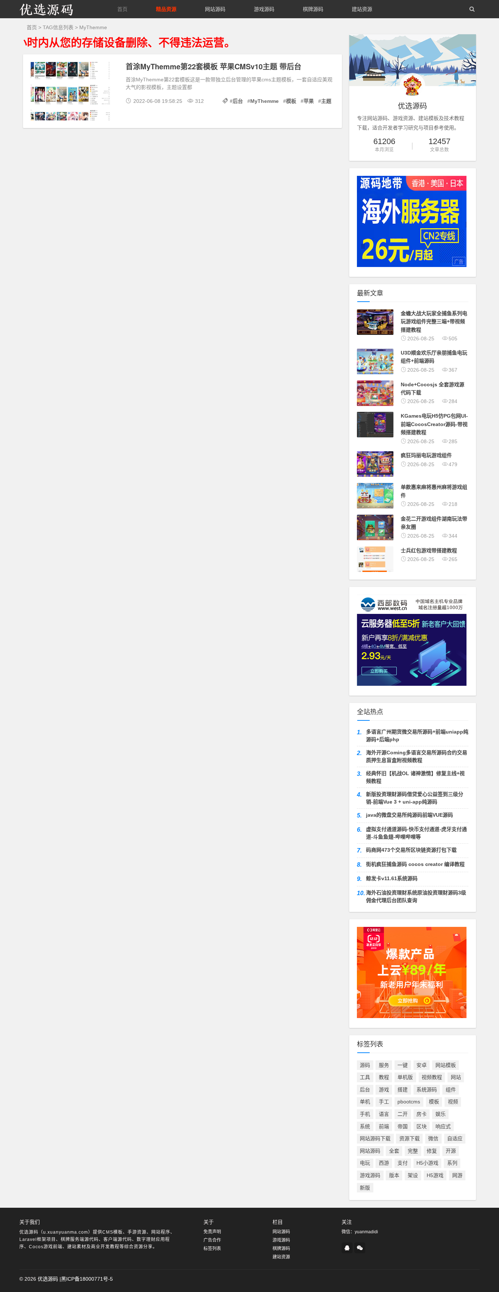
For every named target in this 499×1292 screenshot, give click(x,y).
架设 (413, 1175)
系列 (452, 1163)
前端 (384, 1126)
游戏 (384, 1089)
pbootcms (408, 1102)
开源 (451, 1151)
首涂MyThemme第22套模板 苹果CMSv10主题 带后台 (213, 66)
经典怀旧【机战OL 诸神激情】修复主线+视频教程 (415, 777)
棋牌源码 (313, 9)
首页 (122, 9)
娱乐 (440, 1114)
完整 (413, 1151)
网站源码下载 (375, 1138)
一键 (402, 1065)
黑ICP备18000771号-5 (87, 1279)
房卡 (421, 1114)
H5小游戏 (427, 1163)
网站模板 (445, 1065)
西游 (384, 1163)
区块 (421, 1126)
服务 (384, 1065)
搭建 (402, 1089)
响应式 (443, 1126)
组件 (451, 1089)
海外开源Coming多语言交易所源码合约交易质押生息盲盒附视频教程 (416, 756)
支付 (402, 1163)
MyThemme (264, 101)
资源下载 (409, 1138)
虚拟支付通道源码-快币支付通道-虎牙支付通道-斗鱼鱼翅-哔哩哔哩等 (416, 833)
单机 (365, 1102)
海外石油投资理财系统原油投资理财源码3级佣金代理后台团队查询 (416, 896)
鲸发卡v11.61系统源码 (392, 878)
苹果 (309, 101)
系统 (365, 1126)
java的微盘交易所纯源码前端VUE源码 (409, 815)
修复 (432, 1151)
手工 (384, 1102)
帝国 (402, 1126)
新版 (365, 1188)
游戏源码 (264, 9)
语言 (384, 1114)
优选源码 (48, 1279)
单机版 (405, 1077)
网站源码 (215, 9)
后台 (238, 101)
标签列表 (212, 1248)
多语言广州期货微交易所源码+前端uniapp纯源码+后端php (417, 735)
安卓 (421, 1065)
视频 (453, 1102)
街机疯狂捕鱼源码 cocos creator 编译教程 (415, 864)
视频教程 (432, 1077)
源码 (365, 1065)
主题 (326, 101)
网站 (456, 1077)
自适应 (454, 1138)
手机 (365, 1114)
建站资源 (362, 9)
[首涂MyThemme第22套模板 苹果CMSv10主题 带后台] (74, 92)
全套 (394, 1151)
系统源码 (426, 1089)
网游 (457, 1175)
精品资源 (166, 9)
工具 (365, 1077)
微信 (433, 1138)
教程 (384, 1077)
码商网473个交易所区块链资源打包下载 (411, 850)
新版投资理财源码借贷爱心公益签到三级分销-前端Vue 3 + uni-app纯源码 (414, 798)
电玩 (365, 1163)
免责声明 (212, 1231)
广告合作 (212, 1240)
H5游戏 (435, 1175)
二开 (402, 1114)
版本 (394, 1175)
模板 (291, 101)
